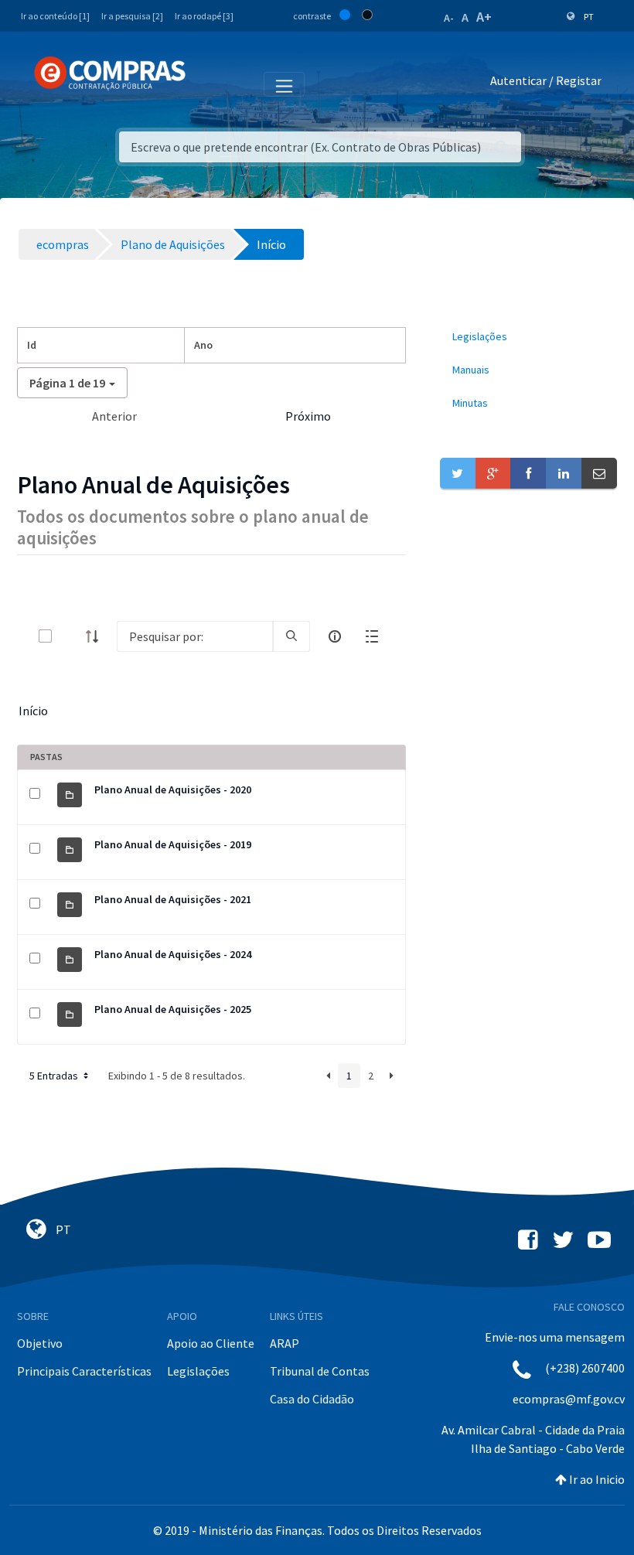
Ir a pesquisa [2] (132, 16)
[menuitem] (528, 337)
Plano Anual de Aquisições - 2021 (172, 899)
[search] (291, 636)
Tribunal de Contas (320, 1371)
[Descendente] (96, 636)
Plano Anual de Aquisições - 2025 (172, 1009)
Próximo (308, 416)
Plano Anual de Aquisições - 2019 (172, 844)
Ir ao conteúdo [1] (55, 16)
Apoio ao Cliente (210, 1343)
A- (449, 18)
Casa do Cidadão (312, 1399)
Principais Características (84, 1371)
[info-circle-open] (334, 636)
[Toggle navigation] (207, 83)
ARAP (284, 1343)
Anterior (114, 416)
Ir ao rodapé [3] (204, 16)
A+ (484, 17)
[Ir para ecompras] (109, 73)
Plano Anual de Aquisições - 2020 (172, 789)
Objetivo (40, 1343)
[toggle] (70, 636)
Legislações (198, 1371)
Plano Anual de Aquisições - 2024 (172, 954)
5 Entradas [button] (54, 1076)
